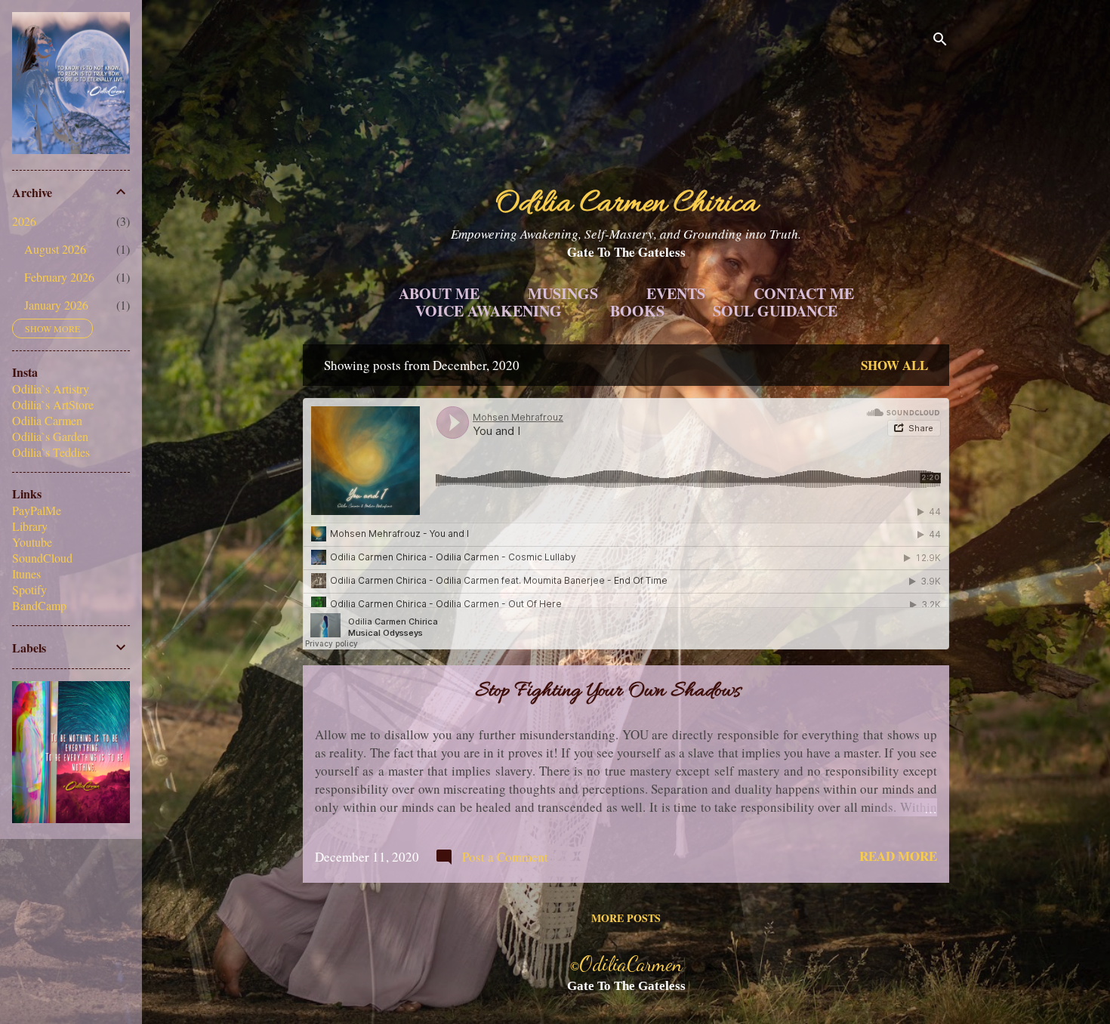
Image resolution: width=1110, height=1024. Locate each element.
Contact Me (804, 293)
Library (30, 526)
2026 (24, 221)
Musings (563, 293)
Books (637, 311)
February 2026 (59, 277)
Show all (894, 365)
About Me (439, 293)
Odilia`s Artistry (50, 388)
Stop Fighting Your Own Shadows (608, 691)
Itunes (26, 573)
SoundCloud (42, 558)
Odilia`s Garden (50, 436)
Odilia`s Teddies (51, 452)
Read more (898, 856)
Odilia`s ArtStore (53, 404)
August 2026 (55, 249)
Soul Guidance (775, 311)
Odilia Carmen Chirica (626, 204)
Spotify (29, 589)
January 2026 (56, 305)
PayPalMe (36, 510)
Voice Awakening (488, 311)
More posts (626, 918)
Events (675, 293)
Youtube (32, 542)
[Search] (940, 41)
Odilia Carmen (47, 420)
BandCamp (39, 605)
